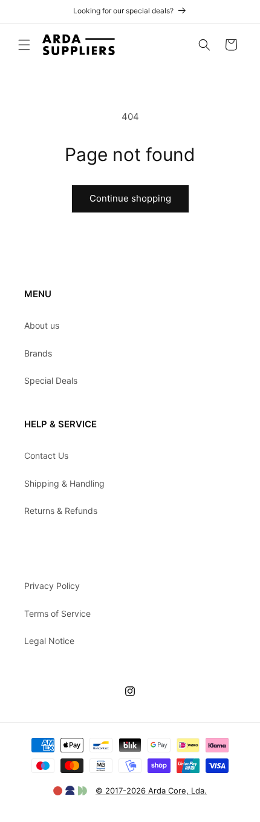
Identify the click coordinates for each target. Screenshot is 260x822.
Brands (38, 353)
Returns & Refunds (60, 510)
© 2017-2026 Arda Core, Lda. (151, 790)
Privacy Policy (52, 585)
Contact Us (46, 455)
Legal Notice (49, 641)
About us (41, 325)
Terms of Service (57, 613)
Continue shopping (130, 198)
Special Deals (50, 380)
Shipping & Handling (64, 483)
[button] (24, 44)
